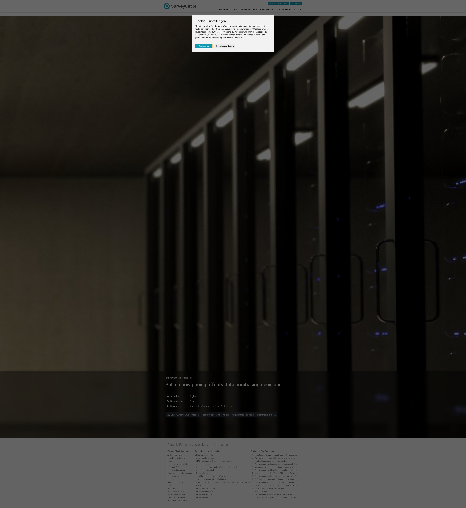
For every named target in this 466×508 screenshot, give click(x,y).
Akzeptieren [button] (204, 46)
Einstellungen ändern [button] (225, 46)
